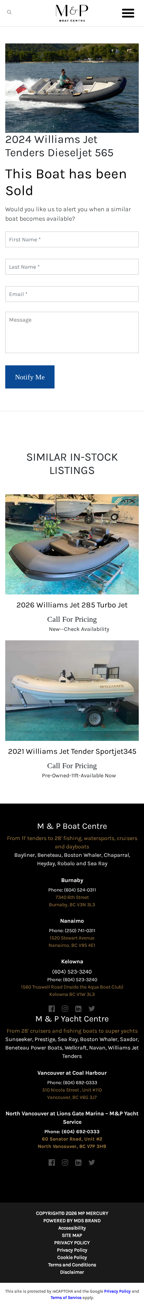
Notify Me (30, 377)
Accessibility (72, 1228)
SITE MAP (72, 1235)
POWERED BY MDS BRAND (72, 1221)
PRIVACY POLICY (72, 1243)
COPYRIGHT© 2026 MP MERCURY (72, 1213)
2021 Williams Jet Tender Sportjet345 (72, 751)
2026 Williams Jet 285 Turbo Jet (72, 605)
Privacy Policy (72, 1250)
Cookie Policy (72, 1257)
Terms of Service (66, 1297)
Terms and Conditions (72, 1265)
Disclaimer (72, 1272)
